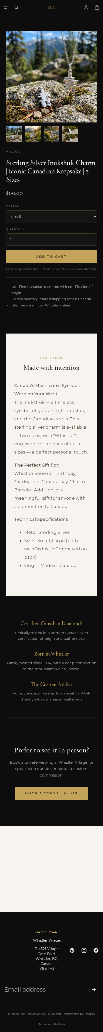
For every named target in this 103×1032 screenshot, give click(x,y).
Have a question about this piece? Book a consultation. (51, 269)
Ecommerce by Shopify (79, 1014)
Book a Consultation (51, 793)
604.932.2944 (45, 932)
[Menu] (6, 7)
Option (13, 206)
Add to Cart (51, 257)
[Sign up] (93, 989)
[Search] (16, 7)
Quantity (15, 229)
